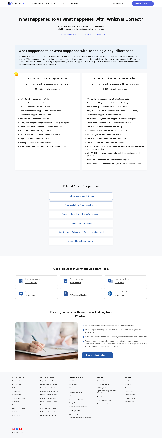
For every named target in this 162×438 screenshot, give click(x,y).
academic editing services (128, 341)
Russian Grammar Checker (48, 405)
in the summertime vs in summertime (81, 223)
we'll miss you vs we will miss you (81, 196)
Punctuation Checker (18, 408)
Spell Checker (16, 412)
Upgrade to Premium (143, 3)
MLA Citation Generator (76, 399)
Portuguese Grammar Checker (49, 412)
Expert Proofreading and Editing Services (107, 391)
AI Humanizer (16, 388)
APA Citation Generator (76, 396)
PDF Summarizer (74, 388)
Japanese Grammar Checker (49, 391)
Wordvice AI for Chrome (104, 404)
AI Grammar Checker (47, 377)
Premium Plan (101, 381)
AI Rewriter (15, 405)
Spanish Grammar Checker (48, 395)
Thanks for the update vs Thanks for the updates (81, 214)
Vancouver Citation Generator (78, 406)
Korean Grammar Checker (48, 388)
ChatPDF (71, 381)
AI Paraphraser (75, 282)
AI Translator (119, 282)
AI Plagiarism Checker (78, 295)
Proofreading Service (95, 355)
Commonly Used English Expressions (80, 417)
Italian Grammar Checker (48, 415)
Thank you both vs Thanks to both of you (81, 205)
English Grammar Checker (48, 381)
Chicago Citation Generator (77, 403)
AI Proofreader (31, 282)
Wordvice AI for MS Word (104, 400)
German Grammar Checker (48, 401)
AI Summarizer (31, 295)
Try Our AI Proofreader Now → (66, 34)
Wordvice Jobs (129, 401)
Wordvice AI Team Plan (104, 384)
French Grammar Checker (48, 398)
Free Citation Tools (75, 392)
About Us (128, 381)
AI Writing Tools (101, 388)
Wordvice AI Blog (74, 414)
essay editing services (93, 344)
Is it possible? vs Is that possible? (81, 241)
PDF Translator (73, 384)
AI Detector (119, 295)
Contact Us (128, 384)
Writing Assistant (18, 377)
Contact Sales (129, 388)
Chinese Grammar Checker (48, 384)
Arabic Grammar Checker (48, 408)
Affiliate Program (130, 398)
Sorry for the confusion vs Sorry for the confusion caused (81, 232)
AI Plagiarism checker (18, 398)
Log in (128, 3)
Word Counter (16, 415)
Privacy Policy (129, 391)
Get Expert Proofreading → (94, 34)
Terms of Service (130, 395)
